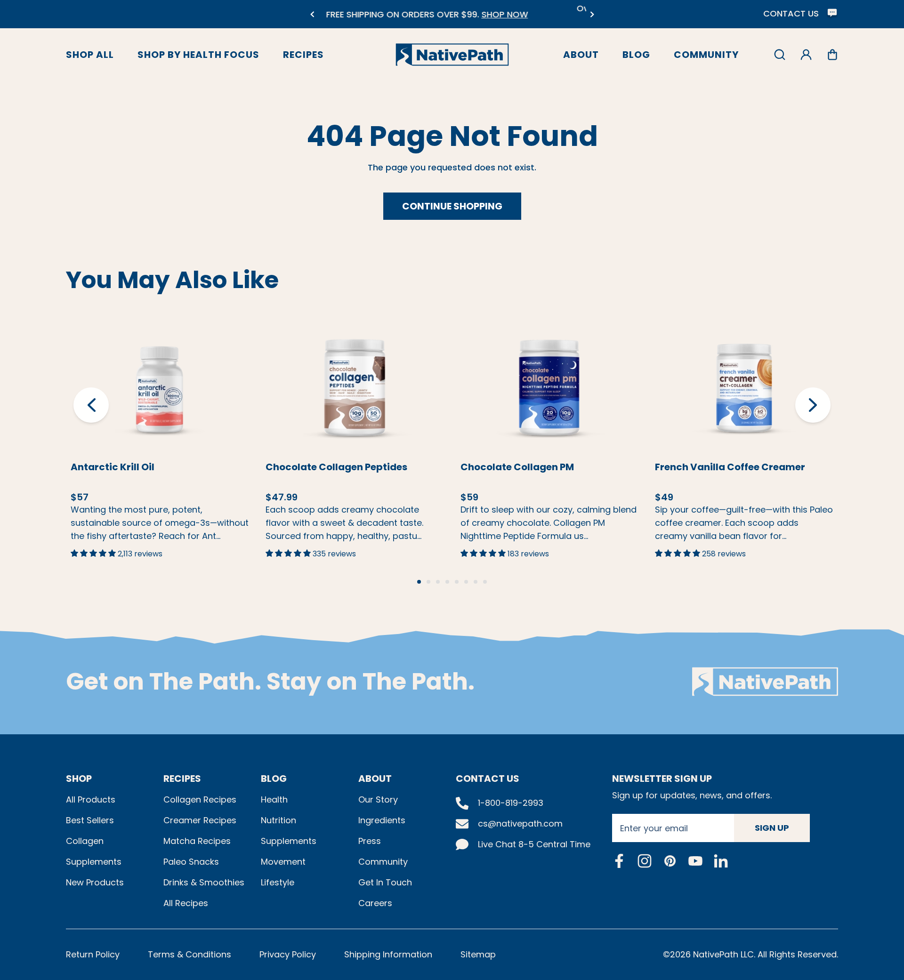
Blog (636, 54)
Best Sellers (90, 820)
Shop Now (176, 409)
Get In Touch (385, 882)
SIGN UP (772, 828)
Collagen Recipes (199, 799)
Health (274, 799)
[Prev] (312, 14)
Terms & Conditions (189, 954)
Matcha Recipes (197, 841)
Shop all (90, 54)
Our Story (378, 799)
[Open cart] (832, 54)
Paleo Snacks (191, 862)
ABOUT (375, 778)
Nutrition (278, 820)
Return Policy (93, 954)
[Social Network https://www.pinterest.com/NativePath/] (670, 861)
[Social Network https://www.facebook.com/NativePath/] (619, 861)
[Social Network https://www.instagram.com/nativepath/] (645, 861)
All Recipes (185, 903)
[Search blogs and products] (779, 54)
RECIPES (182, 778)
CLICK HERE (521, 20)
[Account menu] (806, 54)
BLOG (274, 778)
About (581, 54)
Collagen (85, 841)
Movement (283, 862)
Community (706, 54)
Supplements (93, 862)
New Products (95, 882)
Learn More (159, 370)
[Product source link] (160, 387)
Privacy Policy (287, 954)
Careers (375, 903)
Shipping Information (388, 954)
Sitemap (478, 954)
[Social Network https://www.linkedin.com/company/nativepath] (721, 861)
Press (369, 841)
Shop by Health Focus (198, 54)
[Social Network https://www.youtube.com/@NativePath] (695, 861)
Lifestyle (277, 882)
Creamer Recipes (199, 820)
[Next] (592, 14)
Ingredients (381, 820)
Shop (79, 778)
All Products (90, 799)
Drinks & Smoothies (203, 882)
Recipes (303, 54)
